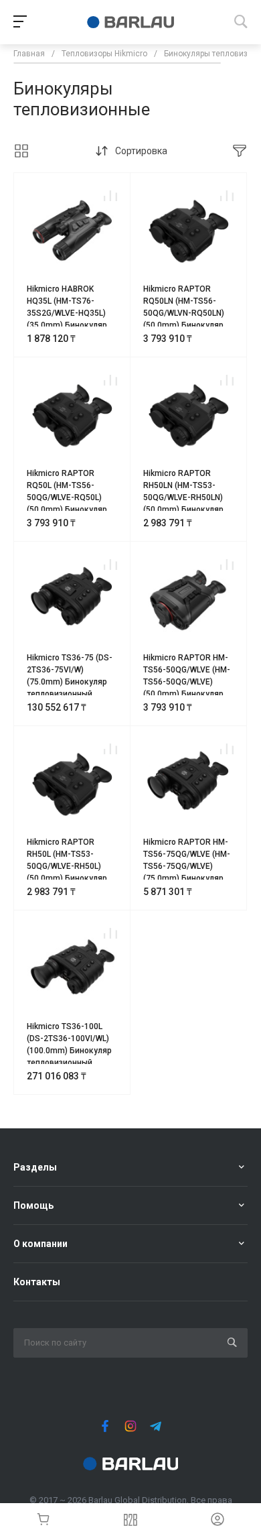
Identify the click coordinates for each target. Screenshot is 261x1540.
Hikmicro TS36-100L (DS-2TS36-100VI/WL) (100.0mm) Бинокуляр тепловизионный (69, 1044)
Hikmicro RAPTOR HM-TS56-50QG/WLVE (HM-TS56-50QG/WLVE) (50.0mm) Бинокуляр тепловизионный (186, 682)
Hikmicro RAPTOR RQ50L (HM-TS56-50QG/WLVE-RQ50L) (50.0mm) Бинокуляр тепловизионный (67, 497)
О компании (40, 1243)
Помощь (33, 1205)
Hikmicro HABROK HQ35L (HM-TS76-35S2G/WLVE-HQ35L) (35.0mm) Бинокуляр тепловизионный (67, 313)
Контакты (36, 1282)
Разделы (35, 1167)
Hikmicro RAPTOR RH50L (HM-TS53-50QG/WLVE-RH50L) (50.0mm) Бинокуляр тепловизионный (67, 866)
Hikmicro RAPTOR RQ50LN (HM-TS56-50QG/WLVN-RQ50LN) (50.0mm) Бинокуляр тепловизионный (183, 313)
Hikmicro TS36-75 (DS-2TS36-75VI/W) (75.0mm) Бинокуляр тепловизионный (69, 676)
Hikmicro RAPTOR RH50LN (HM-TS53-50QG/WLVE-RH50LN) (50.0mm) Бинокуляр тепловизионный (183, 497)
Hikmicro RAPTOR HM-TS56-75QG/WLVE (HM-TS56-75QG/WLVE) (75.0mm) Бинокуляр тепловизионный (186, 866)
